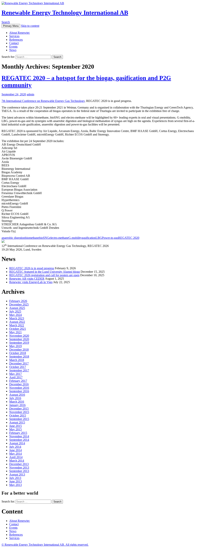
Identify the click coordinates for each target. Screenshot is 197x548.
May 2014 (15, 453)
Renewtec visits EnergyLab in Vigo (31, 282)
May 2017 (15, 373)
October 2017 (17, 367)
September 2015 (19, 419)
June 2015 (15, 426)
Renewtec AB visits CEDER (26, 278)
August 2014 (17, 443)
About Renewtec (19, 32)
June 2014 (15, 450)
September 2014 (19, 439)
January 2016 (17, 405)
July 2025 (15, 311)
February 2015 (18, 432)
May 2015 (15, 429)
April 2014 (16, 457)
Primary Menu (11, 25)
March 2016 (16, 401)
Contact (14, 43)
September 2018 (19, 356)
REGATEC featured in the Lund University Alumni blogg (44, 271)
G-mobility (75, 237)
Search (6, 22)
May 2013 (15, 485)
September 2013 (19, 471)
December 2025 (19, 304)
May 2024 (15, 315)
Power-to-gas (110, 237)
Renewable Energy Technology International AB (65, 12)
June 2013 (15, 481)
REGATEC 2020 (128, 237)
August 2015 (17, 422)
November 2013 (19, 467)
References (16, 39)
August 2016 (17, 394)
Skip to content (30, 25)
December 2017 (19, 363)
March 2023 (16, 318)
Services (14, 36)
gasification (89, 237)
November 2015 (19, 412)
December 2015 (19, 408)
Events (13, 46)
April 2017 (16, 377)
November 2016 (19, 387)
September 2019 (19, 342)
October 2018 (17, 353)
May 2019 (15, 346)
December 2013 (19, 464)
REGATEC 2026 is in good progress (31, 268)
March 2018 (16, 360)
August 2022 (17, 321)
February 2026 (18, 301)
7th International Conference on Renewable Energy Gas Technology (43, 101)
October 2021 (17, 328)
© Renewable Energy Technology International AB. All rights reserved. (45, 544)
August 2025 (17, 308)
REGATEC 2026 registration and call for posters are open (44, 275)
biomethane (32, 237)
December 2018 (19, 349)
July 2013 (15, 478)
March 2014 (16, 460)
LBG (99, 237)
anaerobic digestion (13, 237)
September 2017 (19, 370)
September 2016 (19, 391)
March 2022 (16, 325)
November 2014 (19, 436)
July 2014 (15, 446)
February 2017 (18, 380)
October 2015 (17, 415)
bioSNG (44, 237)
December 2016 (19, 384)
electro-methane (58, 237)
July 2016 (15, 398)
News (12, 50)
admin (30, 94)
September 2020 (19, 339)
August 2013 (17, 474)
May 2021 (15, 332)
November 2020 (19, 335)
